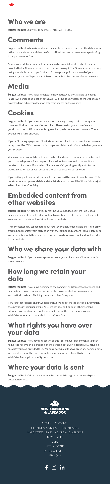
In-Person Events (55, 450)
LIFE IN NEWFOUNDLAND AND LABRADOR (55, 427)
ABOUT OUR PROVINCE (55, 423)
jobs (55, 441)
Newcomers (55, 437)
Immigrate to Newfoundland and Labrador (55, 432)
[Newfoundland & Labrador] (11, 6)
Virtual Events (55, 446)
